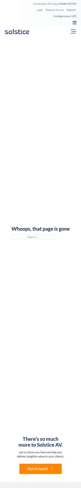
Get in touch (38, 469)
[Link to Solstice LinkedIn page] (73, 22)
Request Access (55, 9)
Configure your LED (64, 16)
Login (40, 9)
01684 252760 (67, 3)
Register (71, 9)
